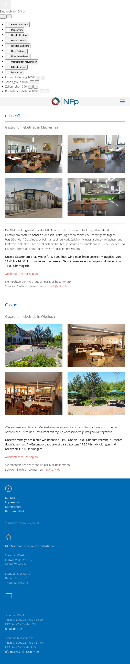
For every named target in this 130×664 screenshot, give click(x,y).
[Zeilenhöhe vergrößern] (35, 87)
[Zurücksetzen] (3, 17)
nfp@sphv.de (52, 469)
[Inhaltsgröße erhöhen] (43, 77)
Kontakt (10, 498)
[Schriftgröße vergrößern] (37, 82)
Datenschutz (13, 507)
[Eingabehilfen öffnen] (5, 4)
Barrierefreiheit (15, 511)
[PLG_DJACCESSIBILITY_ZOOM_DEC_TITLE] (38, 77)
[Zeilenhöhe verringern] (30, 87)
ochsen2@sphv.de (55, 286)
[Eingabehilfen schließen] (9, 16)
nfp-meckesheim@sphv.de (22, 652)
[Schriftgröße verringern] (32, 82)
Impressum (12, 502)
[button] (122, 101)
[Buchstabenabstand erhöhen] (47, 91)
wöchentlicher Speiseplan (21, 274)
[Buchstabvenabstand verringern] (42, 91)
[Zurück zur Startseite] (65, 101)
